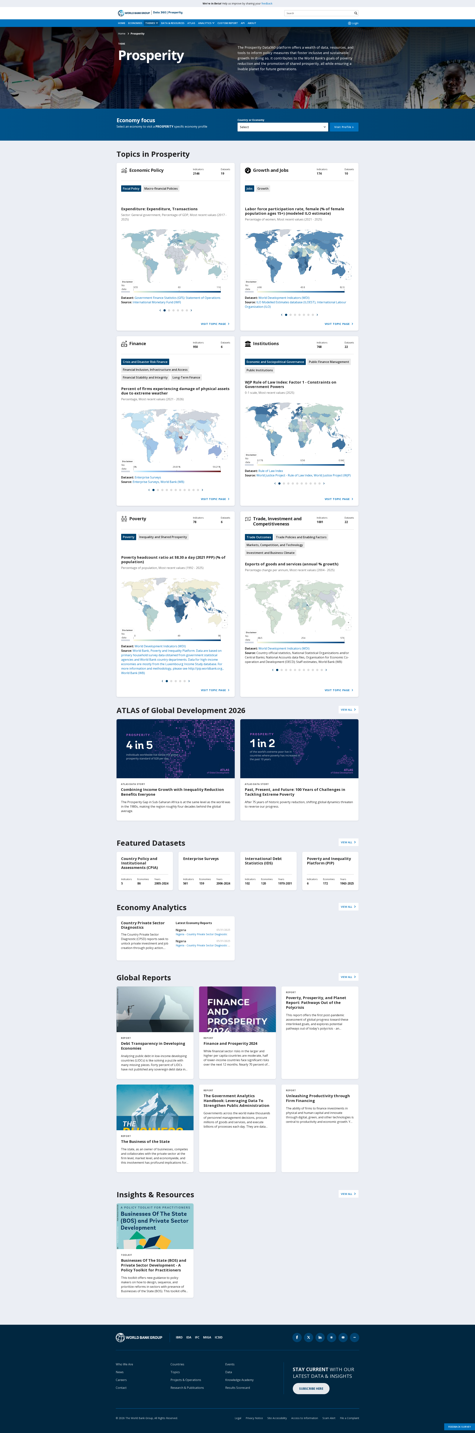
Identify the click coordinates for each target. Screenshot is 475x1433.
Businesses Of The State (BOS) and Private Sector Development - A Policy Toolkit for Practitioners (153, 1265)
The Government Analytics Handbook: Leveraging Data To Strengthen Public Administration (236, 1100)
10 (346, 173)
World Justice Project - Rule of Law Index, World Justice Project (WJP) (303, 475)
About (252, 23)
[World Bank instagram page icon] (331, 1337)
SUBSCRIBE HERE (311, 1389)
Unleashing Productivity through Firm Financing (318, 1098)
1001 (320, 522)
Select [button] (244, 127)
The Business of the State (145, 1141)
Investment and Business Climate (271, 553)
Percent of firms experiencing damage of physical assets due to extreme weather (175, 391)
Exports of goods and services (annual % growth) (291, 564)
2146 (196, 173)
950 (195, 347)
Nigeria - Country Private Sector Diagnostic (201, 934)
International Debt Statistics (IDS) (263, 861)
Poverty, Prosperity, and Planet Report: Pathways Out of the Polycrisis (316, 1002)
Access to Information (304, 1418)
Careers (121, 1380)
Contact (121, 1388)
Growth (262, 188)
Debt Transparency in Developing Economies (153, 1046)
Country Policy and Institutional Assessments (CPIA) (139, 863)
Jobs (250, 188)
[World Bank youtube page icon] (343, 1337)
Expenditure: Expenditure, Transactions (159, 208)
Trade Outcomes (259, 537)
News (120, 1372)
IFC (197, 1337)
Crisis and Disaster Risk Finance (145, 362)
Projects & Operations (186, 1380)
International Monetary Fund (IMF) (157, 302)
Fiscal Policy (131, 188)
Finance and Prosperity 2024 (230, 1043)
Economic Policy (146, 170)
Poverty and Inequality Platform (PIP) (329, 861)
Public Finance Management (329, 362)
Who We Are (124, 1364)
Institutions (266, 343)
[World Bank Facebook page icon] (297, 1337)
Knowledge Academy (239, 1380)
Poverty (137, 518)
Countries (177, 1364)
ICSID (218, 1337)
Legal (238, 1418)
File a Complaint (349, 1418)
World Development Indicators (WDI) (283, 298)
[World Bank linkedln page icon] (320, 1337)
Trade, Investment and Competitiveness (277, 521)
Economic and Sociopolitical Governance (275, 362)
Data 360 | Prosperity (168, 12)
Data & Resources (172, 23)
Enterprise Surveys (148, 477)
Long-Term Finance (186, 377)
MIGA (207, 1337)
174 (319, 173)
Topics (175, 1372)
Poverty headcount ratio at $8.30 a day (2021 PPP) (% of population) (173, 559)
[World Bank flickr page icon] (354, 1337)
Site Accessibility (277, 1418)
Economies (135, 23)
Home (121, 23)
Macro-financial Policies (161, 188)
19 (222, 173)
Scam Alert (328, 1418)
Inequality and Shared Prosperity (163, 537)
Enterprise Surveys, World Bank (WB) (158, 482)
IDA (188, 1337)
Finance (137, 343)
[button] (160, 310)
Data (228, 1372)
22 (346, 347)
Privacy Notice (254, 1418)
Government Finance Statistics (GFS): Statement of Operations (177, 298)
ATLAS (191, 23)
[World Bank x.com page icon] (308, 1337)
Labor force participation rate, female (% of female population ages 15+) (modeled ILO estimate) (294, 211)
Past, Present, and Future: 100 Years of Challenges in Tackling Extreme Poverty (295, 792)
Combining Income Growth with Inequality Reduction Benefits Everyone (172, 792)
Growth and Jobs (271, 170)
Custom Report (227, 23)
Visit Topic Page (214, 324)
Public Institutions (260, 370)
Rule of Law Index (270, 471)
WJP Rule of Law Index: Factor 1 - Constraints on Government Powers (290, 384)
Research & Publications (187, 1388)
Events (230, 1364)
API (243, 23)
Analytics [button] (205, 23)
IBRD (179, 1337)
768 (319, 347)
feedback (266, 3)
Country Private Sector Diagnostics (143, 925)
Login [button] (355, 23)
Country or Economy (251, 120)
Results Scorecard (237, 1388)
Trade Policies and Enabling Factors (301, 537)
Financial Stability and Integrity (145, 377)
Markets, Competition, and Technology (275, 545)
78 (194, 522)
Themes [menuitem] (150, 23)
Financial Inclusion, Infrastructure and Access (155, 370)
